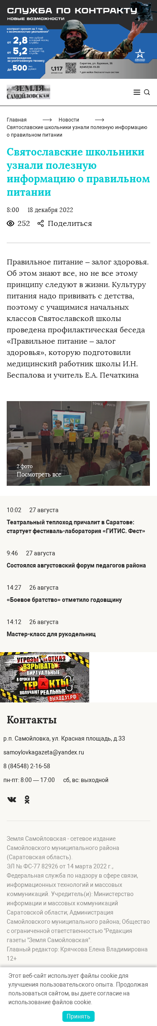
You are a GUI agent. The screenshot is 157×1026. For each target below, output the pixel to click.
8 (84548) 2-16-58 (26, 766)
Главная (17, 120)
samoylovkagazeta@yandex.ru (43, 752)
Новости (69, 120)
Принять (78, 1016)
